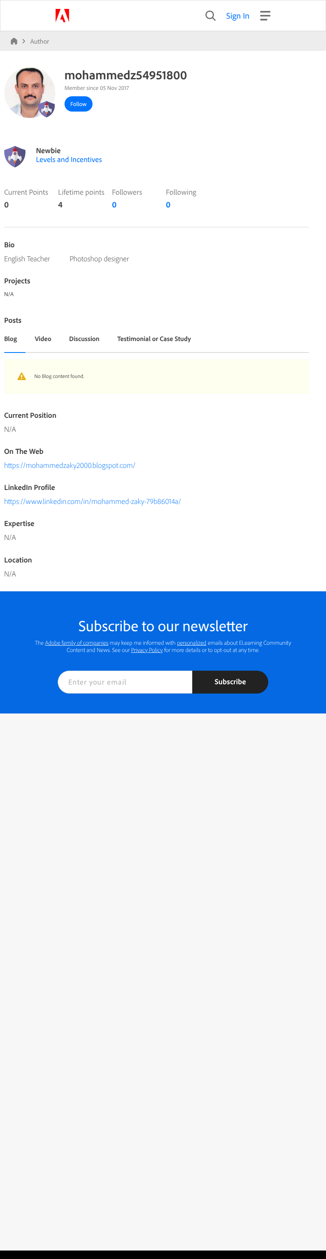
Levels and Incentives (69, 159)
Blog (10, 338)
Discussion (84, 338)
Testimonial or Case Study (154, 338)
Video (43, 338)
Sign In (238, 15)
